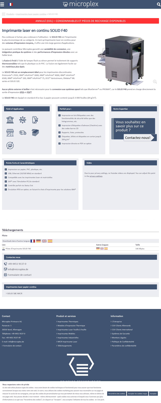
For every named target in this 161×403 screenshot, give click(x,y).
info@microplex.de (18, 269)
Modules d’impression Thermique (71, 325)
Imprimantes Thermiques (68, 321)
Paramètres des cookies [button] (116, 393)
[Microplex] (80, 4)
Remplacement (10, 145)
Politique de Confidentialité (123, 341)
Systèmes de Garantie (121, 333)
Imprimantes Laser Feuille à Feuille (72, 329)
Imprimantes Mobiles (66, 333)
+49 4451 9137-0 (17, 263)
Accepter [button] (153, 393)
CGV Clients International (122, 329)
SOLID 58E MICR (14, 293)
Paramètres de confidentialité (124, 345)
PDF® (29, 92)
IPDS (22, 92)
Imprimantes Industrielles (68, 337)
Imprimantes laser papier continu (31, 14)
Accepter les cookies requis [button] (137, 393)
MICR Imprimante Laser (67, 341)
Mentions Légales (119, 337)
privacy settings (96, 176)
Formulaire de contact (19, 274)
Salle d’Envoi (35, 133)
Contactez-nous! (137, 137)
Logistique (23, 120)
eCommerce (35, 120)
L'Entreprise (117, 321)
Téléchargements (65, 345)
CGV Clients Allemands (121, 325)
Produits (10, 14)
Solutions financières (10, 120)
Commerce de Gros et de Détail (10, 133)
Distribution (23, 133)
